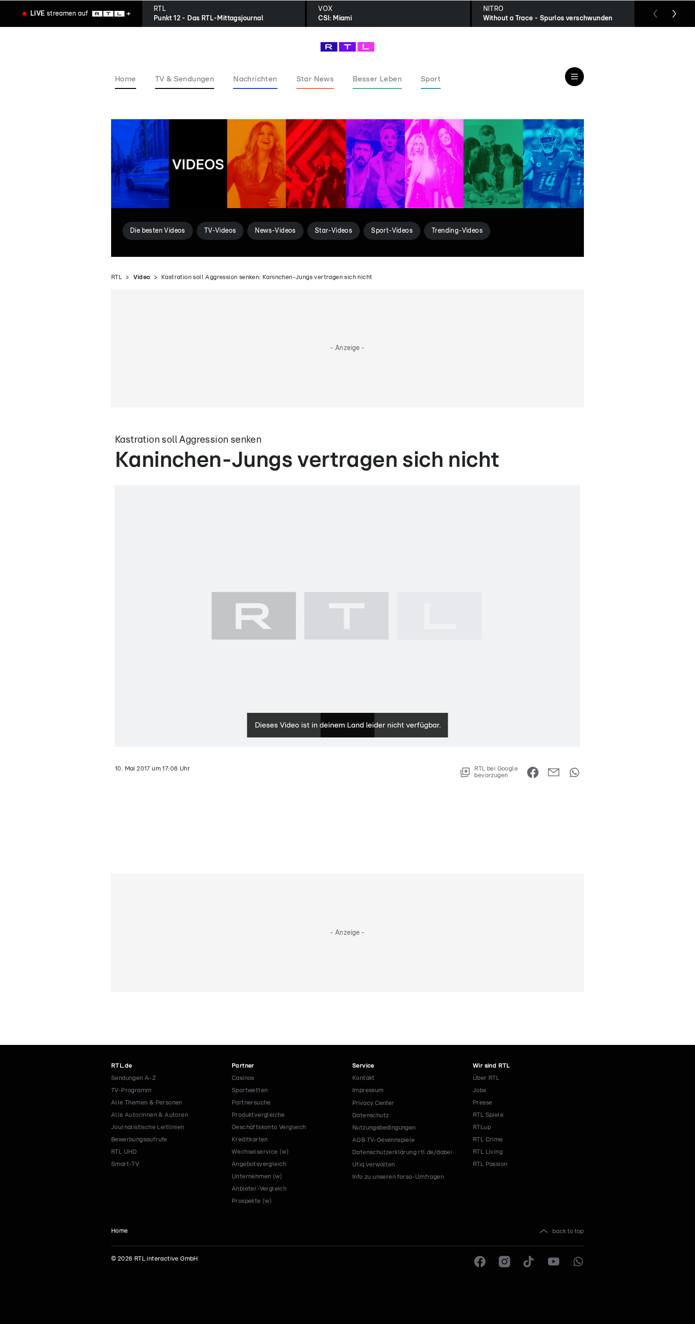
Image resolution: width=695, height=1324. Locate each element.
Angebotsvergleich (259, 1164)
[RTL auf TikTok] (529, 1261)
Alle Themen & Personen (146, 1103)
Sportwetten (250, 1090)
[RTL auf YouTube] (553, 1261)
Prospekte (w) (252, 1201)
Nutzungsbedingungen (384, 1128)
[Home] (347, 47)
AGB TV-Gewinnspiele (383, 1140)
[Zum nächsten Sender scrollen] (674, 13)
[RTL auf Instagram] (504, 1261)
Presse (482, 1103)
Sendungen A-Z (133, 1078)
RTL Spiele (488, 1115)
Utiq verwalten (373, 1165)
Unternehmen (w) (257, 1177)
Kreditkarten (250, 1140)
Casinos (243, 1078)
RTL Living (488, 1152)
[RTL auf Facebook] (480, 1261)
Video (141, 277)
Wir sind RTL (491, 1066)
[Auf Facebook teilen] (533, 772)
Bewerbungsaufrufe (139, 1140)
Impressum (368, 1090)
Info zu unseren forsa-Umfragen (398, 1177)
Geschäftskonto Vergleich (269, 1127)
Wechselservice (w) (260, 1152)
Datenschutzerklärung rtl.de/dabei (402, 1152)
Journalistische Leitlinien (147, 1127)
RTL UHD (124, 1152)
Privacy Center (373, 1103)
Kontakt (363, 1078)
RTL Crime (488, 1140)
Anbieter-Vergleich (259, 1189)
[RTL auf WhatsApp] (578, 1261)
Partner (243, 1066)
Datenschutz (370, 1116)
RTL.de (121, 1066)
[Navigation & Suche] (574, 76)
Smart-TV (125, 1164)
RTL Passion (490, 1164)
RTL (116, 277)
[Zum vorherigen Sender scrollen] (655, 13)
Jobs (479, 1090)
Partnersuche (251, 1103)
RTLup (482, 1127)
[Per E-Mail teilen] (553, 772)
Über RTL (486, 1078)
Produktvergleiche (258, 1115)
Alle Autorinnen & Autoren (149, 1115)
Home (119, 1231)
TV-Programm (131, 1090)
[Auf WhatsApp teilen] (574, 772)
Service (363, 1066)
